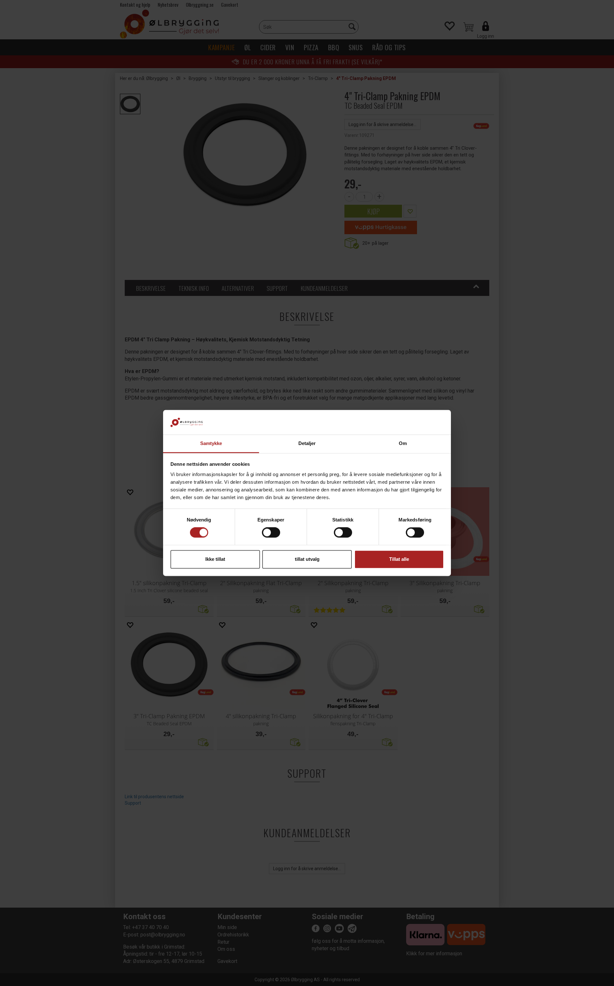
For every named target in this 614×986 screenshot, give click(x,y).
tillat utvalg (307, 559)
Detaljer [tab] (307, 443)
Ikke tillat (215, 559)
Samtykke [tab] (211, 443)
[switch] (271, 533)
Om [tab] (403, 443)
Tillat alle (399, 559)
